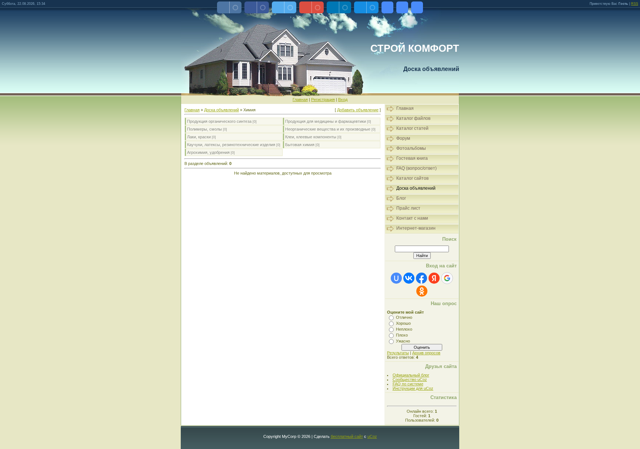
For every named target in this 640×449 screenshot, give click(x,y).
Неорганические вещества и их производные (327, 129)
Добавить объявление (358, 110)
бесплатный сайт (347, 436)
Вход (342, 99)
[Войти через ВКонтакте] (408, 278)
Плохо (402, 335)
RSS (634, 4)
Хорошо (403, 323)
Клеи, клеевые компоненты (310, 137)
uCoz (372, 436)
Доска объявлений (221, 110)
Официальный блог (411, 375)
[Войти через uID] (396, 278)
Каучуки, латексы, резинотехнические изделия (231, 144)
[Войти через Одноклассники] (421, 291)
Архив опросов (426, 353)
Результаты (398, 353)
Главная (300, 99)
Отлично (404, 317)
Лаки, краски (199, 137)
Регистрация (323, 99)
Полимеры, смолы (204, 129)
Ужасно (403, 341)
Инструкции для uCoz (413, 388)
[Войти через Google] (447, 278)
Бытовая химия (299, 144)
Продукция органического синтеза (219, 121)
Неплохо (404, 329)
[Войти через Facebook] (421, 278)
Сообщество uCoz (410, 379)
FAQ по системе (408, 384)
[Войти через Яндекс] (434, 278)
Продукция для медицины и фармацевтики (325, 121)
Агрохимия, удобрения (208, 152)
